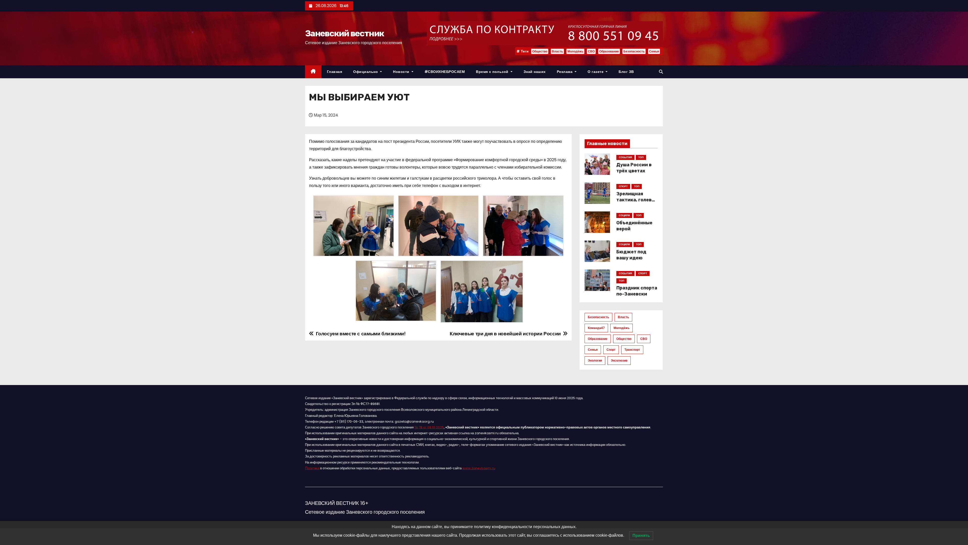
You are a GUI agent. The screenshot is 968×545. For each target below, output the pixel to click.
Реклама (565, 71)
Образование (609, 51)
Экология (595, 360)
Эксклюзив (619, 360)
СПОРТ (623, 186)
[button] (661, 72)
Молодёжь (575, 51)
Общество (539, 51)
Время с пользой (492, 71)
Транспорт (632, 349)
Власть (557, 51)
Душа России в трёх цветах (634, 168)
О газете (596, 71)
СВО (591, 51)
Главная (334, 71)
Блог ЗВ (626, 71)
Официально (366, 71)
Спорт (611, 349)
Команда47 (596, 328)
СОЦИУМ (624, 215)
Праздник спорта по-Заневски (636, 291)
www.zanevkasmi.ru (478, 468)
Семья (654, 51)
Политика (312, 468)
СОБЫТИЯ (625, 157)
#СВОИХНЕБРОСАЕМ (445, 71)
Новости (401, 71)
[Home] (313, 71)
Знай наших (535, 71)
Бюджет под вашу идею (631, 255)
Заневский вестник (344, 33)
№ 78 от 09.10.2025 (429, 427)
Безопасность (634, 51)
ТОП (641, 157)
